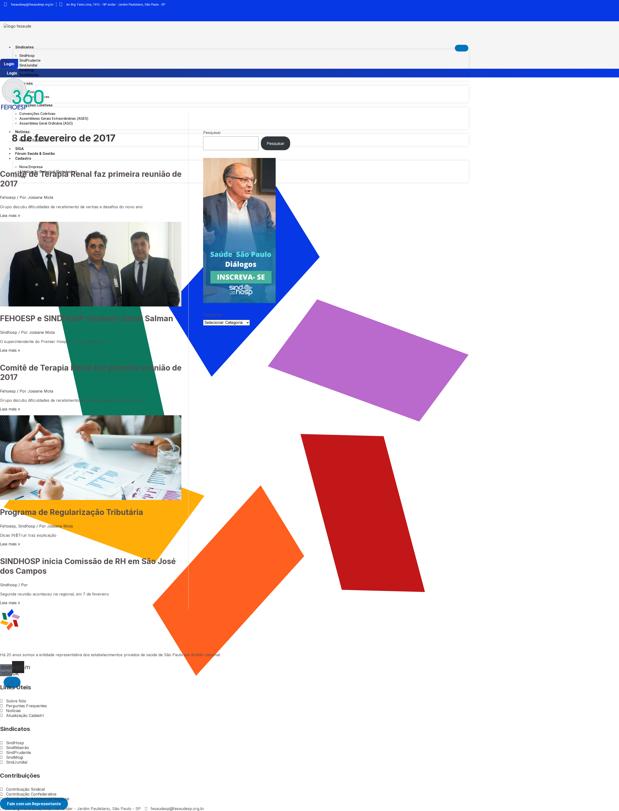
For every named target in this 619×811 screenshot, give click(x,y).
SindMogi (26, 70)
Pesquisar (212, 132)
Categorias (212, 314)
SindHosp (27, 55)
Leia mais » (10, 215)
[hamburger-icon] (462, 48)
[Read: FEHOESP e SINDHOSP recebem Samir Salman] (90, 305)
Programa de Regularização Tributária (71, 512)
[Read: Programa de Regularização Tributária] (90, 498)
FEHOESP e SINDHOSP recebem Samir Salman (86, 318)
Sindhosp (8, 332)
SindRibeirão (29, 75)
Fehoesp (8, 197)
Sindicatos (24, 47)
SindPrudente (30, 60)
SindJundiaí (28, 65)
